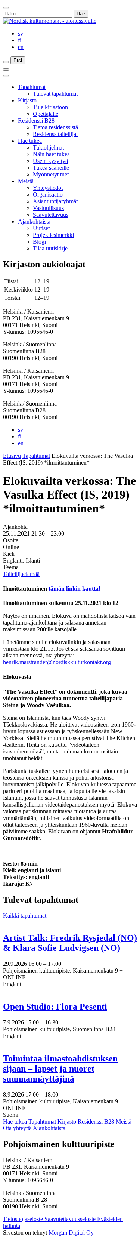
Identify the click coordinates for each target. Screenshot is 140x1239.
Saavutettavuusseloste (70, 1219)
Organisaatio (48, 194)
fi (19, 40)
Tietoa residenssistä (55, 127)
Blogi (39, 241)
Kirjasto (27, 100)
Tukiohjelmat (48, 147)
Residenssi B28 (36, 120)
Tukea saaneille (51, 167)
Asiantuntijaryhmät (55, 201)
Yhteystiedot (48, 188)
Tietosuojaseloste (23, 1219)
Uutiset (41, 228)
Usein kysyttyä (50, 161)
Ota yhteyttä (18, 1128)
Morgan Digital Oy (71, 1232)
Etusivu (12, 456)
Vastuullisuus (48, 208)
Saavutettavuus (50, 215)
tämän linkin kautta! (74, 588)
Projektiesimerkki (53, 235)
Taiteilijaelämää (21, 574)
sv (20, 33)
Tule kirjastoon (50, 107)
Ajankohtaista (34, 221)
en (21, 47)
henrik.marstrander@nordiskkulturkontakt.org (57, 662)
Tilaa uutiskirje (50, 248)
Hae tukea (30, 141)
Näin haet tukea (51, 154)
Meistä (26, 181)
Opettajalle (45, 114)
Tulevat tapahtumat (55, 93)
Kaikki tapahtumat (24, 915)
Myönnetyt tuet (51, 174)
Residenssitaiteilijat (55, 134)
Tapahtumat (32, 87)
